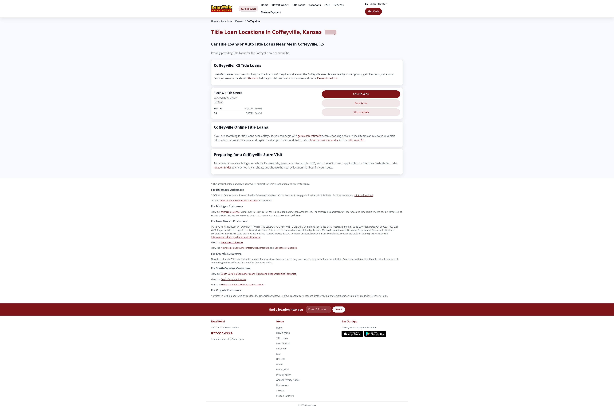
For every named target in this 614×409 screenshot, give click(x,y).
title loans (252, 78)
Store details (361, 112)
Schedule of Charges (286, 247)
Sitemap (280, 390)
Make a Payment (271, 12)
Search (338, 309)
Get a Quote (282, 369)
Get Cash (373, 11)
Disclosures (282, 385)
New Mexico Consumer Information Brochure (245, 247)
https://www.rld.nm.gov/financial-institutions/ (235, 236)
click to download (363, 195)
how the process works (324, 140)
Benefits (339, 5)
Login (373, 3)
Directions (361, 103)
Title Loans (298, 5)
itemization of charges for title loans (239, 200)
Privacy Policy (283, 374)
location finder (222, 167)
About (279, 364)
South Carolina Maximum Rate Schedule (242, 284)
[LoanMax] (224, 8)
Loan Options (283, 343)
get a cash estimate (309, 136)
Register (382, 3)
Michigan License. (230, 211)
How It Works (280, 5)
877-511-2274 (221, 333)
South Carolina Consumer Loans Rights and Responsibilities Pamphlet (258, 273)
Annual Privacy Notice (288, 379)
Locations (315, 5)
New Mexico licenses (232, 242)
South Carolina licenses (233, 279)
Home (264, 5)
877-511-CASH (248, 8)
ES (366, 4)
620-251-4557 (361, 94)
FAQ (327, 5)
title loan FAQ (356, 140)
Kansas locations (327, 78)
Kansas (239, 21)
